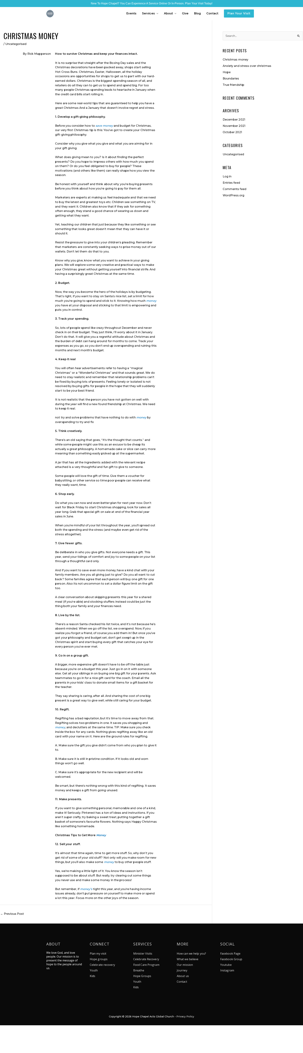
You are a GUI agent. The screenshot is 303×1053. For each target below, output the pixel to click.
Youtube (226, 965)
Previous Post (12, 913)
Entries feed (231, 182)
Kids (92, 976)
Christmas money (235, 59)
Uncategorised (15, 44)
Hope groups (98, 959)
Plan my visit (98, 953)
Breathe (138, 970)
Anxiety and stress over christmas (247, 66)
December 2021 (234, 119)
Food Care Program (146, 965)
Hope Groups (142, 976)
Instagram (227, 970)
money (136, 247)
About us (183, 976)
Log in (227, 176)
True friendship (233, 84)
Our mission (185, 965)
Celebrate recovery (102, 965)
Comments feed (234, 189)
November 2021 (234, 126)
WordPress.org (233, 195)
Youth (94, 970)
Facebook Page (230, 953)
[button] (239, 13)
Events (131, 13)
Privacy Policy (185, 1016)
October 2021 (232, 132)
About (168, 13)
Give (185, 13)
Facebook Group (231, 959)
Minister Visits (142, 953)
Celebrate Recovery (146, 959)
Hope (227, 72)
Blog (197, 13)
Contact (212, 13)
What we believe (187, 959)
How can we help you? (191, 953)
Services (148, 13)
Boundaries (231, 78)
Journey (182, 970)
